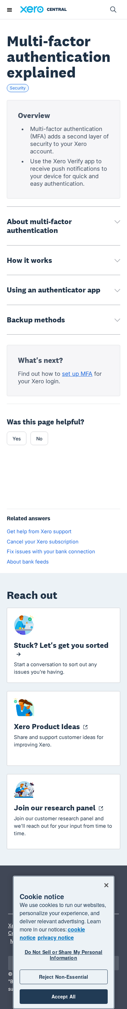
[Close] (106, 885)
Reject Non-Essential (63, 976)
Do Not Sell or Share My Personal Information (63, 954)
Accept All (63, 996)
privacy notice (56, 937)
